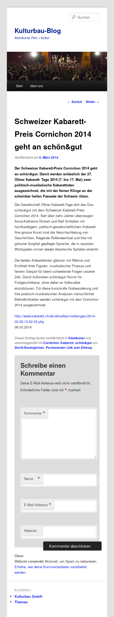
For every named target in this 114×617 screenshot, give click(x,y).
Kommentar (34, 413)
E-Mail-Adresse (37, 505)
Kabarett (67, 342)
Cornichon (51, 342)
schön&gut (83, 342)
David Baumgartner (29, 347)
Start (19, 85)
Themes (21, 601)
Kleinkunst (76, 338)
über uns (36, 85)
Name (32, 478)
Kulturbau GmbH (28, 596)
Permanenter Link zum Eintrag (69, 347)
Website (30, 530)
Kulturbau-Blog (38, 30)
